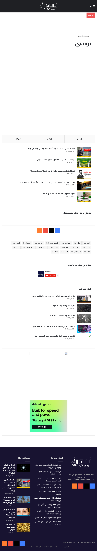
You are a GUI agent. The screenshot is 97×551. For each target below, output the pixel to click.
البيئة (77, 243)
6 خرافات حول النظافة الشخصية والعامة (59, 193)
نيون (64, 542)
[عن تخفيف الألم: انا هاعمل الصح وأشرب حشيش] (84, 163)
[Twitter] (16, 543)
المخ (65, 247)
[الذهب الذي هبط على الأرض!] (23, 527)
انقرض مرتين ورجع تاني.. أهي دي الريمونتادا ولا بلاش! (49, 506)
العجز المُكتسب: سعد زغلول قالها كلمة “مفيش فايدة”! (52, 171)
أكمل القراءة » (83, 123)
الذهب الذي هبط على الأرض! (10, 527)
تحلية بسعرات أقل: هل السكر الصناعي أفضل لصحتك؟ (48, 523)
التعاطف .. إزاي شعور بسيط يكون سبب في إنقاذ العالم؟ (47, 499)
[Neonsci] (48, 6)
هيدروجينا (87, 59)
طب (87, 251)
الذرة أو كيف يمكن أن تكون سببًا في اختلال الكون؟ (9, 469)
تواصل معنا (31, 546)
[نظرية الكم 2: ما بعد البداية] (84, 308)
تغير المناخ (53, 247)
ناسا (55, 251)
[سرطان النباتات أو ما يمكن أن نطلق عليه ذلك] (23, 499)
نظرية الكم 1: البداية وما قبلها (62, 315)
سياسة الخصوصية (42, 546)
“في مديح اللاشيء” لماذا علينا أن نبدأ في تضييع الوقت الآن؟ (48, 512)
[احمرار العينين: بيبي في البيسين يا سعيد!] (23, 512)
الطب (16, 243)
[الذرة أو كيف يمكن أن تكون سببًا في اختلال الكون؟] (23, 468)
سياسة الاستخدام (56, 546)
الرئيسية (87, 35)
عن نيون (66, 546)
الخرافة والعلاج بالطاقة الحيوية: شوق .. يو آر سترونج (54, 326)
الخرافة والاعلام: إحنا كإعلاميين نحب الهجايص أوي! (54, 336)
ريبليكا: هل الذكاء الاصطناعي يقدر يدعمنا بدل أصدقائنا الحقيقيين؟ (47, 182)
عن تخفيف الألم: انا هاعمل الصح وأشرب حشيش (56, 159)
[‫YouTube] (45, 230)
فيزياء (64, 251)
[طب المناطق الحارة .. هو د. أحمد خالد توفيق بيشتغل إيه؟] (84, 152)
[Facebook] (22, 543)
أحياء (87, 243)
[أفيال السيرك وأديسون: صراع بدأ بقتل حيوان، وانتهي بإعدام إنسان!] (80, 98)
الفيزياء (75, 247)
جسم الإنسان (28, 247)
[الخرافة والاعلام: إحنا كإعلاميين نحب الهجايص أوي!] (84, 339)
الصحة (27, 243)
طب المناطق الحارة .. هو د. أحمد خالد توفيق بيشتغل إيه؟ (51, 148)
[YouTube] (10, 543)
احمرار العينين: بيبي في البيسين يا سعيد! (9, 513)
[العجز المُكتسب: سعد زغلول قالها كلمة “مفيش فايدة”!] (84, 174)
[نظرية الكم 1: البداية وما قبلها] (84, 318)
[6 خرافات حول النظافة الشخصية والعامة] (84, 197)
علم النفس (76, 251)
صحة (16, 247)
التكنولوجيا (66, 243)
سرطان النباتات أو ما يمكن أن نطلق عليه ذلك (9, 500)
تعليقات (18, 139)
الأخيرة (79, 139)
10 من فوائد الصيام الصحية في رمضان (48, 517)
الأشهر (49, 139)
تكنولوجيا (41, 247)
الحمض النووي (52, 243)
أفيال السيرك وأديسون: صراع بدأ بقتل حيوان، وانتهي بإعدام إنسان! (80, 72)
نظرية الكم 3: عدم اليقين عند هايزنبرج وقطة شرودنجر (53, 296)
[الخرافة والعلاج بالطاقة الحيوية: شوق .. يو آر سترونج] (84, 329)
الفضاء (86, 247)
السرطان (38, 243)
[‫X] (51, 230)
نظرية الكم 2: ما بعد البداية (64, 305)
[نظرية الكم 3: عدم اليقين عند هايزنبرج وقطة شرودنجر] (84, 299)
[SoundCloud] (4, 543)
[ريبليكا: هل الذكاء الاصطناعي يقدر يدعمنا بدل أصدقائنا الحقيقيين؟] (84, 186)
